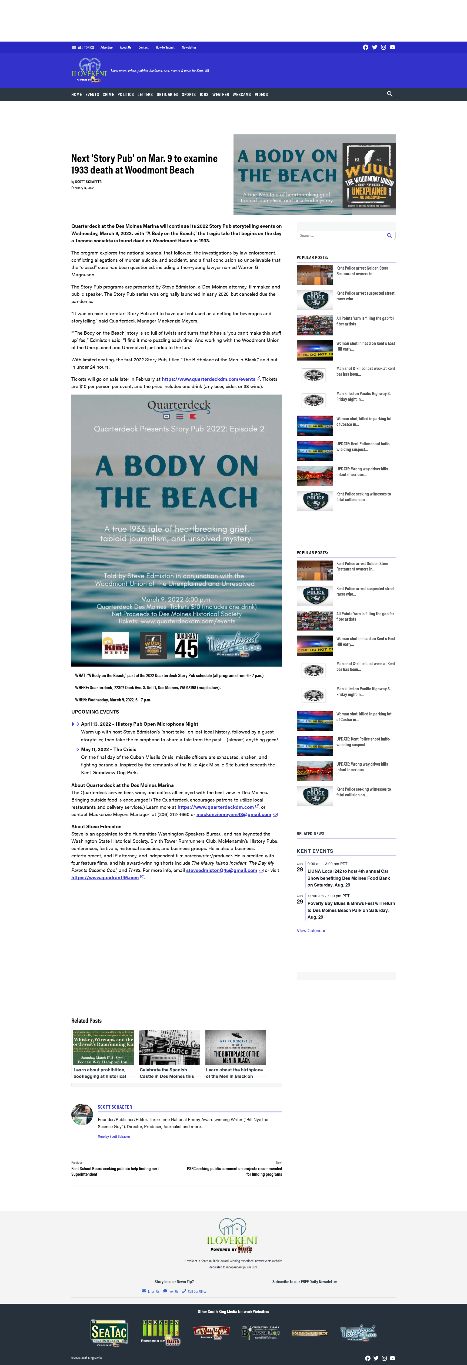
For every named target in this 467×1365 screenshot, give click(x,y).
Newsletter (189, 47)
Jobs (204, 94)
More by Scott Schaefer (114, 1136)
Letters (145, 94)
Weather (220, 94)
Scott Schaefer (88, 181)
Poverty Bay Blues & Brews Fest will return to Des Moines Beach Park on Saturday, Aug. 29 (351, 910)
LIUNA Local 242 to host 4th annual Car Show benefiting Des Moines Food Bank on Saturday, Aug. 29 (349, 878)
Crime (108, 94)
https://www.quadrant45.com (105, 877)
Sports (189, 94)
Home (76, 94)
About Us (125, 47)
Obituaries (167, 94)
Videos (261, 94)
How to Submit (165, 47)
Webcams (242, 94)
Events (92, 94)
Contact (144, 47)
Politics (126, 94)
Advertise (107, 47)
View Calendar (311, 930)
